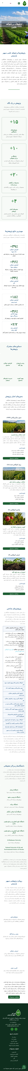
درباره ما (14, 1037)
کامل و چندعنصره (14, 1054)
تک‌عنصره (14, 1052)
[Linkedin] (12, 1029)
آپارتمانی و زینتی (14, 1060)
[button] (19, 3)
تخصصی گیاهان (14, 1056)
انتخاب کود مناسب (14, 1043)
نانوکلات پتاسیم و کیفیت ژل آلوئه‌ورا (14, 723)
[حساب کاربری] (6, 3)
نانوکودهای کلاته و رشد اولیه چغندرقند (14, 726)
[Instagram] (16, 1029)
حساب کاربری (14, 1041)
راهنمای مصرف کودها (14, 1045)
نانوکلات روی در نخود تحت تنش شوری (14, 719)
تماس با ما (14, 1039)
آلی (14, 1058)
